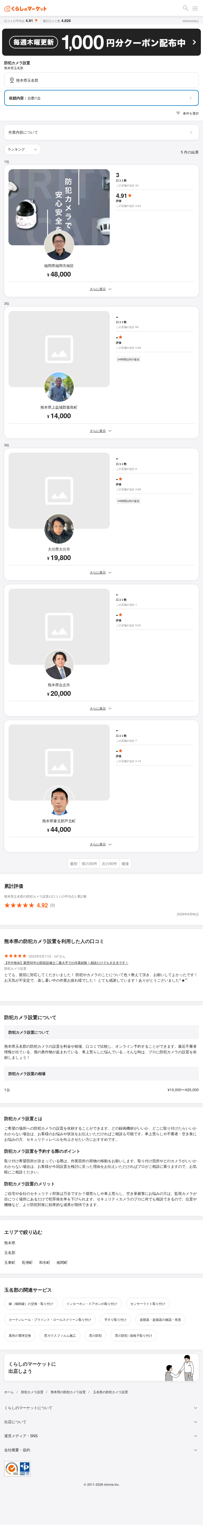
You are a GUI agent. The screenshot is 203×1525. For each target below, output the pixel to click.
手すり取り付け (115, 1319)
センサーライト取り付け (147, 1303)
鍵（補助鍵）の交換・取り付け (31, 1303)
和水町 (44, 1262)
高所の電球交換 (20, 1335)
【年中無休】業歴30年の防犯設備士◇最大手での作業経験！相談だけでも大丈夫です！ (66, 962)
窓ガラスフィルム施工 (60, 1335)
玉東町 (9, 1262)
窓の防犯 (95, 1335)
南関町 (62, 1262)
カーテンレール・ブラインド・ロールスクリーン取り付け (50, 1319)
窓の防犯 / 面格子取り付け (133, 1335)
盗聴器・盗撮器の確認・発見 (160, 1319)
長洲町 (27, 1262)
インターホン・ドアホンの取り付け (91, 1303)
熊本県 (9, 1242)
